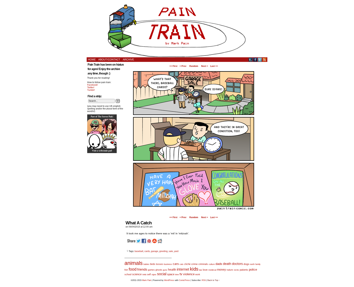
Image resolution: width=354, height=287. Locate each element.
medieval (212, 270)
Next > (204, 66)
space (170, 274)
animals (133, 263)
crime (194, 263)
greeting (163, 251)
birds (152, 264)
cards (147, 251)
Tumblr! (91, 90)
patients (244, 270)
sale (171, 251)
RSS (264, 59)
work (197, 274)
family (258, 264)
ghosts (158, 270)
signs (154, 274)
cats (181, 264)
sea (144, 274)
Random (193, 66)
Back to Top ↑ (213, 280)
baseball (139, 251)
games (151, 270)
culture (212, 264)
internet (183, 269)
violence (189, 274)
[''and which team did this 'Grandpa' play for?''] (194, 213)
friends (142, 269)
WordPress (169, 280)
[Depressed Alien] (94, 141)
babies (146, 264)
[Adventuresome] (94, 126)
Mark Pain (146, 280)
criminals (203, 264)
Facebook (255, 59)
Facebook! (92, 85)
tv (181, 274)
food (132, 269)
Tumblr (250, 59)
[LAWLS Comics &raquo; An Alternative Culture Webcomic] (109, 126)
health (172, 269)
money (221, 269)
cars (176, 264)
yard (176, 251)
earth (252, 264)
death (227, 264)
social (161, 274)
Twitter (260, 59)
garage (154, 251)
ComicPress (184, 280)
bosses (159, 264)
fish (126, 270)
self (149, 274)
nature (230, 270)
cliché (187, 264)
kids (194, 269)
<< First (173, 66)
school (127, 274)
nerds (236, 270)
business (168, 264)
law (200, 270)
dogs (246, 263)
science (137, 274)
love (205, 269)
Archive (128, 59)
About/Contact (109, 59)
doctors (237, 264)
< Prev (183, 66)
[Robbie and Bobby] (109, 141)
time (177, 274)
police (253, 269)
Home (92, 59)
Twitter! (90, 87)
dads (219, 264)
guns (165, 270)
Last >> (214, 66)
